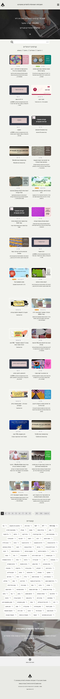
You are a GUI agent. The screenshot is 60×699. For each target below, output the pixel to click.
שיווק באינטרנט (21, 602)
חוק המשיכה (49, 555)
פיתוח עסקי (9, 589)
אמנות (31, 530)
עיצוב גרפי (24, 585)
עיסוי (32, 585)
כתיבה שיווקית (24, 564)
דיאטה (30, 538)
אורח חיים (27, 526)
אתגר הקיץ (41, 99)
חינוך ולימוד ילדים (37, 555)
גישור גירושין (47, 538)
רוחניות (7, 598)
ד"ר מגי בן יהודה (21, 279)
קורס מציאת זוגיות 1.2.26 (41, 434)
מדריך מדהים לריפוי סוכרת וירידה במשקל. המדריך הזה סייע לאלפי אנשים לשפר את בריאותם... (41, 196)
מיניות (21, 572)
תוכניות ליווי (39, 610)
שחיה (32, 602)
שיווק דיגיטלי (49, 606)
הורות (16, 543)
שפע (17, 606)
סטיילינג (5, 581)
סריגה (40, 585)
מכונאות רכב (48, 577)
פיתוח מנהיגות (20, 589)
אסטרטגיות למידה (11, 530)
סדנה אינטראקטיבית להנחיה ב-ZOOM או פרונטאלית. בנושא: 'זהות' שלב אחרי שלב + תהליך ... (19, 103)
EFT (43, 526)
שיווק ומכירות (38, 606)
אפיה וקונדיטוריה (37, 534)
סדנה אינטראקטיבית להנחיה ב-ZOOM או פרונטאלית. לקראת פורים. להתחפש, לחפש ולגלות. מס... (19, 377)
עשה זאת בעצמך (34, 589)
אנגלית (23, 530)
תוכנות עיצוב (50, 610)
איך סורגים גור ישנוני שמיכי (41, 373)
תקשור (35, 615)
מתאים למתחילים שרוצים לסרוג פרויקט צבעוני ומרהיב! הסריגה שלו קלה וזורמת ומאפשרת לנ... (19, 75)
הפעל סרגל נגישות (30, 662)
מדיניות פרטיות (31, 683)
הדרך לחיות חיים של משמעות (19, 284)
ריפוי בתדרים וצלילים (43, 602)
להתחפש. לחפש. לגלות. (19, 373)
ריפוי (54, 602)
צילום (4, 593)
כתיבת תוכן (49, 568)
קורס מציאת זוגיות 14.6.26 (19, 160)
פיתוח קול (53, 593)
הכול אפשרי (41, 251)
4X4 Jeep (53, 526)
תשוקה (19, 130)
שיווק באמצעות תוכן (7, 602)
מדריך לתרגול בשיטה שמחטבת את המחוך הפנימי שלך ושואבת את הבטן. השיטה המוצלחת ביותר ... (41, 318)
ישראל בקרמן (43, 188)
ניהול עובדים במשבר (35, 581)
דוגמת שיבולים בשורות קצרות (41, 221)
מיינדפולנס (30, 572)
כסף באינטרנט (47, 564)
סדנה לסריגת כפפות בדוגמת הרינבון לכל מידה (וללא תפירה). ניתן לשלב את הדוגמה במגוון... (41, 409)
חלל (14, 555)
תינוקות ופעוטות (8, 610)
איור (3, 526)
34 (41, 513)
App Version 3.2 (30, 689)
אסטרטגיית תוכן (50, 534)
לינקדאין (39, 568)
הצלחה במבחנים (7, 547)
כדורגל (26, 560)
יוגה (44, 560)
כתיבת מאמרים (11, 564)
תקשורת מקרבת (10, 615)
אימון (50, 530)
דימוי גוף (21, 538)
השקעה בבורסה (29, 551)
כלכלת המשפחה (7, 560)
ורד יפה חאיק (41, 96)
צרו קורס (30, 647)
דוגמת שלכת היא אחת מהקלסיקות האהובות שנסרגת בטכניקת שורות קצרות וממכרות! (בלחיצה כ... (19, 196)
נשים (14, 581)
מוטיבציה (8, 568)
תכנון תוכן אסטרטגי (47, 615)
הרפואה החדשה (42, 551)
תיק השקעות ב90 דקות (19, 434)
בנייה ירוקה (25, 534)
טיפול (7, 555)
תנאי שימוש (38, 683)
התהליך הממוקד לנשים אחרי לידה (19, 495)
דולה (38, 538)
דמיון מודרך (11, 538)
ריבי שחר (18, 96)
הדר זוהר (41, 127)
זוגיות (5, 551)
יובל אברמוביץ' (18, 309)
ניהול (18, 577)
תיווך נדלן (21, 610)
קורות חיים (40, 598)
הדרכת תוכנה (26, 543)
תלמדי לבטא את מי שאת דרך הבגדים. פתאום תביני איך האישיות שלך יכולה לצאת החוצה (19, 470)
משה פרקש (18, 431)
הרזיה (53, 551)
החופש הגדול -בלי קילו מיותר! (41, 102)
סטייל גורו (18, 462)
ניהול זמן (9, 577)
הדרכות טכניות (51, 543)
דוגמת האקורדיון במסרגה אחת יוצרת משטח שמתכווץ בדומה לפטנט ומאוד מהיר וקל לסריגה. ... (41, 470)
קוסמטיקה (50, 598)
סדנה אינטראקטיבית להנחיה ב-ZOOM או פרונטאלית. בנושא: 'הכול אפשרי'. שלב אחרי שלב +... (41, 255)
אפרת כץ (43, 66)
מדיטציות (18, 568)
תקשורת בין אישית (24, 615)
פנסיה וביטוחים (41, 593)
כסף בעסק (35, 564)
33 (37, 513)
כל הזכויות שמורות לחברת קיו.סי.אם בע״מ (26, 686)
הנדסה (39, 547)
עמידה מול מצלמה (48, 589)
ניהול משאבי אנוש (50, 581)
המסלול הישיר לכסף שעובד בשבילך (19, 436)
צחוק (19, 593)
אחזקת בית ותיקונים (15, 526)
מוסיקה (49, 572)
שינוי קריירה (26, 606)
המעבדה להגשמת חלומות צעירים (19, 312)
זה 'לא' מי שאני (19, 99)
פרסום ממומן (29, 593)
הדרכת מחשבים (38, 543)
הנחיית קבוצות (28, 547)
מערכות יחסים (36, 577)
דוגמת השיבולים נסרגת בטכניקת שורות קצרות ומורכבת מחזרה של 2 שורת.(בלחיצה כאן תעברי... (41, 225)
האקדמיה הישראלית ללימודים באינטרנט (30, 4)
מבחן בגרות (28, 568)
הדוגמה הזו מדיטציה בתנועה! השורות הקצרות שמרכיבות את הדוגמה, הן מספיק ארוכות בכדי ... (41, 166)
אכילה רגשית (41, 530)
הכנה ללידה (5, 543)
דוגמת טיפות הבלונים (41, 282)
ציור (12, 593)
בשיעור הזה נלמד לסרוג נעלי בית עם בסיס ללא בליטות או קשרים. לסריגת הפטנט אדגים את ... (41, 501)
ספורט (49, 585)
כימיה (18, 560)
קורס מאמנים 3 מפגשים (41, 130)
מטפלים (40, 572)
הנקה (18, 547)
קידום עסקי (29, 598)
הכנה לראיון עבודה (50, 547)
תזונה (30, 610)
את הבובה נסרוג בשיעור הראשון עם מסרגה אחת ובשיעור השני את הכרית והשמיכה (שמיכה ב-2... (41, 377)
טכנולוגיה (53, 560)
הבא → (47, 513)
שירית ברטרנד (43, 309)
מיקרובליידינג (11, 572)
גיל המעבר (6, 534)
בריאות (16, 534)
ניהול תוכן (23, 581)
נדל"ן (26, 577)
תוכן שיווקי (8, 606)
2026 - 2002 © (38, 686)
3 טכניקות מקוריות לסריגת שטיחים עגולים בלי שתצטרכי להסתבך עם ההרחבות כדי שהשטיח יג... (41, 349)
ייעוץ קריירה (36, 560)
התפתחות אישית (15, 551)
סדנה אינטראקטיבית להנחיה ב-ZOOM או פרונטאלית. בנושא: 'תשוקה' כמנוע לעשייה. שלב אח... (19, 134)
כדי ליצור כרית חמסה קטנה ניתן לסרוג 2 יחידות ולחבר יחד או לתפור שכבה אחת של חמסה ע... (41, 75)
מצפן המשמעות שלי (19, 282)
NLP (36, 526)
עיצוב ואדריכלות (12, 585)
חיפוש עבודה (24, 555)
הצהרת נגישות (22, 683)
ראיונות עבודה (18, 598)
